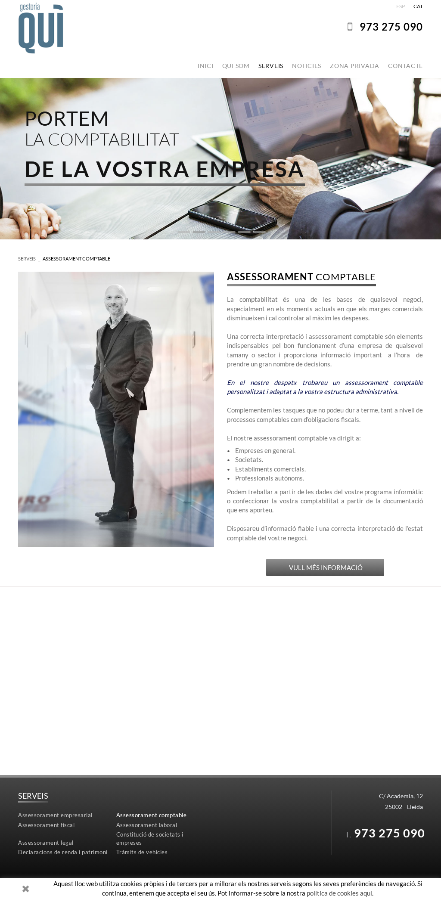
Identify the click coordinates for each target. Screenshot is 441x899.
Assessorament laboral (146, 825)
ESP (400, 6)
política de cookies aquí (339, 893)
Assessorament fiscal (46, 825)
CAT (418, 6)
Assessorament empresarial (55, 815)
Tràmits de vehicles (142, 852)
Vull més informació (325, 567)
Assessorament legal (46, 842)
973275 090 (391, 26)
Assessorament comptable (76, 258)
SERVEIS (27, 258)
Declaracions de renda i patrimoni (63, 852)
